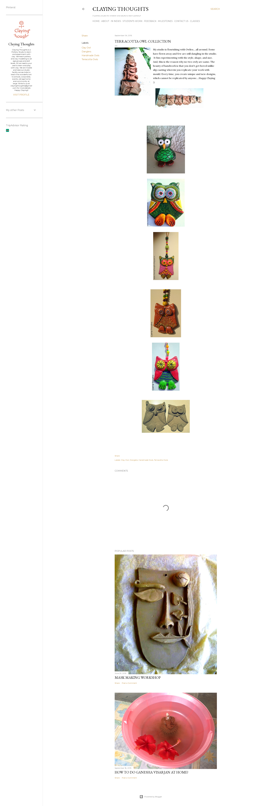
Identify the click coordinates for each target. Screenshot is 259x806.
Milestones (165, 21)
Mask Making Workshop (138, 677)
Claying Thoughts (120, 8)
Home (96, 21)
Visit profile (21, 94)
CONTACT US (181, 21)
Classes (195, 21)
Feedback (150, 21)
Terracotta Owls (90, 59)
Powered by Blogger (153, 797)
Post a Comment (129, 683)
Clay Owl (86, 47)
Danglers (86, 51)
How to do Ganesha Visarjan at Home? (151, 772)
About (105, 21)
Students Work (132, 21)
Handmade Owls (90, 55)
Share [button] (85, 35)
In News (116, 21)
